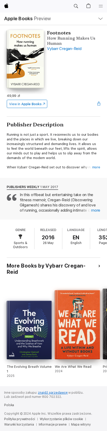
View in (25, 104)
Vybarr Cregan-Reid (64, 48)
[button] (76, 6)
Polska (9, 405)
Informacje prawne (53, 424)
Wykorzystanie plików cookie (61, 419)
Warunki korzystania (19, 424)
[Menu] (101, 6)
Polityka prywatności (19, 419)
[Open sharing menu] (98, 103)
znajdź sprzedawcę (53, 392)
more (96, 167)
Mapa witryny (81, 424)
